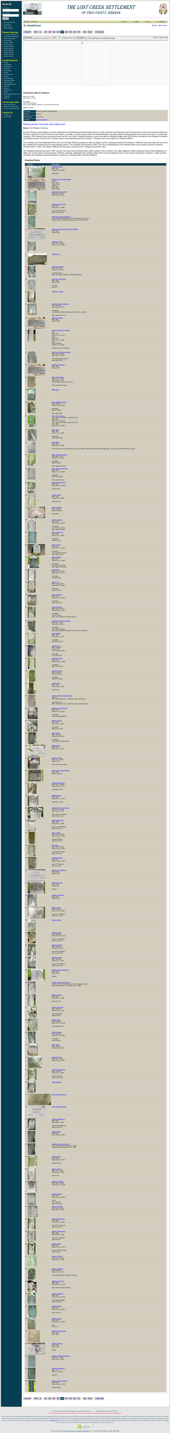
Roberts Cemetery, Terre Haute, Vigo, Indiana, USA (44, 124)
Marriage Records (9, 84)
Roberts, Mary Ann (57, 1007)
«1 (40, 32)
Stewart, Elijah (56, 1156)
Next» (90, 32)
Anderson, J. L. (56, 254)
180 (49, 32)
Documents (7, 65)
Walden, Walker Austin (59, 1331)
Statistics (7, 98)
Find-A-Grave (8, 82)
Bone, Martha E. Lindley (59, 402)
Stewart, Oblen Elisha (58, 1231)
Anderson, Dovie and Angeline (61, 179)
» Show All (27, 32)
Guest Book (7, 117)
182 (58, 32)
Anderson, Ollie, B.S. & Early (61, 330)
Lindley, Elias (56, 683)
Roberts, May (56, 1020)
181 (54, 32)
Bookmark (164, 25)
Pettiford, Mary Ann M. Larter (61, 808)
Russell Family (8, 50)
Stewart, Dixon (56, 1131)
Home (27, 21)
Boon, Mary (55, 430)
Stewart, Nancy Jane (58, 1219)
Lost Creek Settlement (11, 35)
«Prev (36, 32)
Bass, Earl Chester (57, 377)
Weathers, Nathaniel (58, 1368)
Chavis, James (56, 495)
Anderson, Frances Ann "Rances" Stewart (65, 229)
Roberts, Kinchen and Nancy (61, 982)
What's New (8, 26)
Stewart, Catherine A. (58, 1119)
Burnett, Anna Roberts (59, 482)
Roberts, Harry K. (57, 957)
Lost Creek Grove (9, 104)
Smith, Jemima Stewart (59, 1094)
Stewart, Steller (56, 1244)
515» (84, 32)
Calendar (7, 96)
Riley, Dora (55, 845)
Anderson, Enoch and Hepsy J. (61, 217)
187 (79, 32)
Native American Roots (11, 106)
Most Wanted (8, 28)
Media (137, 21)
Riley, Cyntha (56, 833)
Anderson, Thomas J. (58, 365)
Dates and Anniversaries (12, 94)
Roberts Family (8, 48)
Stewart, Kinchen (57, 1206)
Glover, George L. (57, 520)
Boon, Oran (55, 442)
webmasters (54, 1420)
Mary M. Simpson (42, 119)
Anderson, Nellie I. (57, 318)
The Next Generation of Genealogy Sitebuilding (76, 1431)
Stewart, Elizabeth (57, 1181)
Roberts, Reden (57, 1032)
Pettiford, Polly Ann (58, 820)
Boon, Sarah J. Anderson (59, 468)
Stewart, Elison (56, 1169)
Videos (6, 72)
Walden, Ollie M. (57, 1306)
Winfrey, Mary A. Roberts (59, 1381)
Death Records (8, 78)
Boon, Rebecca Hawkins (59, 455)
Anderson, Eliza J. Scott (59, 192)
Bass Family (8, 40)
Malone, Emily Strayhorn (59, 708)
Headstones (8, 67)
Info (148, 21)
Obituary (6, 86)
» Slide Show (99, 32)
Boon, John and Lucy (58, 416)
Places (6, 92)
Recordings (7, 70)
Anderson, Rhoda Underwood (61, 352)
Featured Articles (9, 80)
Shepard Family (9, 52)
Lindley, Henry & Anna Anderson (62, 696)
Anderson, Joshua (57, 291)
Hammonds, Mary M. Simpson (61, 621)
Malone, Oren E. (57, 720)
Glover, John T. (56, 545)
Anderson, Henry (57, 241)
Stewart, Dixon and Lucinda (60, 1144)
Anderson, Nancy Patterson (60, 304)
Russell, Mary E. (57, 1057)
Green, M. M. (56, 569)
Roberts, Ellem (56, 907)
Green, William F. (57, 607)
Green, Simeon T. (57, 594)
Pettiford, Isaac (56, 795)
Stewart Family (8, 54)
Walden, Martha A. (57, 1294)
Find (124, 21)
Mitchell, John (56, 745)
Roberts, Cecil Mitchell (59, 870)
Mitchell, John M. (57, 758)
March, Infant (56, 733)
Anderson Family (9, 38)
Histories (7, 68)
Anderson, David (57, 167)
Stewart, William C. (58, 1269)
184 (66, 32)
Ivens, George (56, 633)
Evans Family (8, 44)
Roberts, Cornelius (58, 895)
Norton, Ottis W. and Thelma (60, 770)
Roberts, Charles (57, 883)
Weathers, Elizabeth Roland (60, 1356)
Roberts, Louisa (57, 995)
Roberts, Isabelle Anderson (60, 970)
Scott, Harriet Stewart (58, 1069)
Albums (6, 88)
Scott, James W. (57, 1082)
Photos (6, 63)
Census (6, 76)
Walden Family (8, 56)
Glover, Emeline (57, 507)
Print (155, 25)
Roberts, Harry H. (57, 945)
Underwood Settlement (11, 37)
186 (74, 32)
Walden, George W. (58, 1281)
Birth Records (8, 74)
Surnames (7, 24)
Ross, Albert (55, 1045)
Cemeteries (7, 90)
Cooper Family (8, 42)
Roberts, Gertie (56, 932)
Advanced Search (9, 22)
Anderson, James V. (58, 266)
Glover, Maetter (56, 557)
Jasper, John (56, 646)
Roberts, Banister (57, 858)
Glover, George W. (57, 532)
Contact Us (7, 115)
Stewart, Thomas (57, 1256)
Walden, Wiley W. (57, 1343)
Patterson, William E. (58, 783)
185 (70, 32)
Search (6, 4)
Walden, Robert (57, 1318)
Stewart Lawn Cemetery (11, 108)
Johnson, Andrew (57, 658)
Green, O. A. (55, 582)
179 (45, 32)
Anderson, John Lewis (59, 279)
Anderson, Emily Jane (59, 204)
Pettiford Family (9, 46)
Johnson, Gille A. (57, 671)
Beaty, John (55, 389)
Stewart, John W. (57, 1194)
